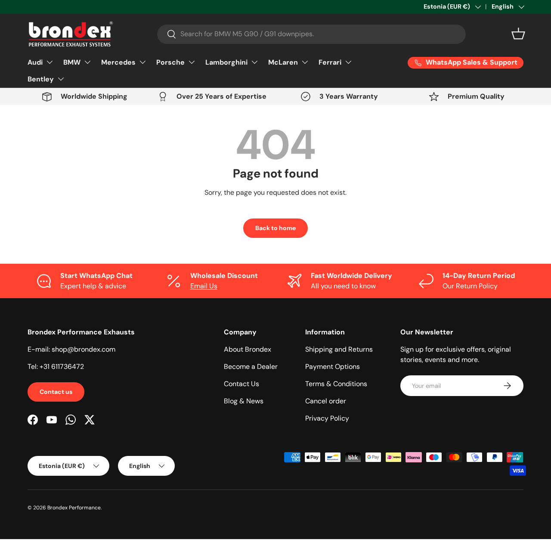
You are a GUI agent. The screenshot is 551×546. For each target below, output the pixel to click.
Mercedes (118, 62)
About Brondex (247, 349)
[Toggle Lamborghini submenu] (254, 62)
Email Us (203, 285)
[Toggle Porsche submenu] (191, 62)
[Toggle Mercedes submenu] (142, 62)
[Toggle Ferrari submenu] (348, 62)
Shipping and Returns (339, 349)
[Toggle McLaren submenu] (305, 62)
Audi (35, 62)
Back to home (275, 228)
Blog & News (243, 401)
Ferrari (330, 62)
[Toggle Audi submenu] (49, 62)
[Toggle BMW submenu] (87, 62)
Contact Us (241, 383)
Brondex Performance (74, 507)
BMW (71, 62)
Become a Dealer (251, 366)
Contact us (56, 392)
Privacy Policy (327, 418)
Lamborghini (226, 62)
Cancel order (325, 401)
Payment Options (332, 366)
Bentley (41, 79)
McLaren (283, 62)
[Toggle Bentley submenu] (61, 79)
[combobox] (311, 34)
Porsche (170, 62)
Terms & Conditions (336, 383)
